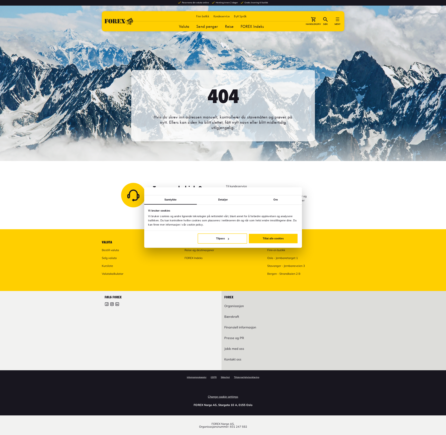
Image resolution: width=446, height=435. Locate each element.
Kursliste (107, 266)
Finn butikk (202, 16)
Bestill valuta (110, 250)
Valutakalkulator (112, 273)
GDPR (214, 377)
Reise (229, 26)
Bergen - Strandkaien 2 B (283, 273)
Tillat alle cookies (273, 238)
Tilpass (220, 238)
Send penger (207, 26)
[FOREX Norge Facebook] (107, 304)
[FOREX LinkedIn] (117, 304)
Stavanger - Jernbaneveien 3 (286, 266)
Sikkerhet (225, 377)
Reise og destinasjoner (199, 250)
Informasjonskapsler (196, 377)
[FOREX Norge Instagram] (112, 304)
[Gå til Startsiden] (119, 21)
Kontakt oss (232, 359)
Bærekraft (231, 317)
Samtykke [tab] (170, 199)
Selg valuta (109, 258)
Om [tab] (275, 199)
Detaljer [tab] (223, 199)
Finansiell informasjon (240, 327)
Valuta (184, 26)
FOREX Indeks (252, 26)
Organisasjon (234, 306)
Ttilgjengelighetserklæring (246, 377)
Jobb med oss (234, 349)
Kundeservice (221, 16)
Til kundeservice (236, 186)
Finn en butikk (276, 250)
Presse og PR (234, 338)
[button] (240, 16)
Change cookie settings (223, 396)
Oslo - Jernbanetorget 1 (282, 258)
